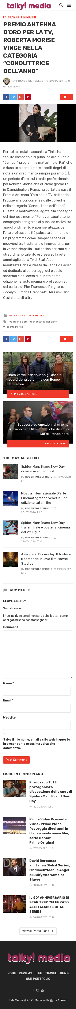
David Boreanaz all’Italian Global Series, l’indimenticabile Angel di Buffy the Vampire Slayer (49, 870)
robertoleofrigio (38, 476)
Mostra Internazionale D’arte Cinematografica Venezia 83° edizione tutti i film (44, 498)
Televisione (29, 17)
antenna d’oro (19, 321)
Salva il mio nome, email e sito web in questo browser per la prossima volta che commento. (36, 744)
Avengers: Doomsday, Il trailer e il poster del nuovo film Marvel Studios (46, 558)
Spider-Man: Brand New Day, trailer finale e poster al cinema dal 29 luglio (45, 527)
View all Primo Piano (35, 931)
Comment (10, 627)
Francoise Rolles (29, 80)
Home (11, 973)
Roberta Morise (14, 326)
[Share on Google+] (21, 97)
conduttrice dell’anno (44, 321)
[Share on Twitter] (13, 97)
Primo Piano (11, 17)
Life (38, 973)
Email (8, 700)
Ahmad (62, 1000)
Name (8, 683)
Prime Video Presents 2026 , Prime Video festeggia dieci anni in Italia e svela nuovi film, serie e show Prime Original (49, 830)
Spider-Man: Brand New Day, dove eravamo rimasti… (43, 468)
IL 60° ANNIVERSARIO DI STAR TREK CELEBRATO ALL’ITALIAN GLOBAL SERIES (49, 905)
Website (9, 717)
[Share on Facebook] (6, 97)
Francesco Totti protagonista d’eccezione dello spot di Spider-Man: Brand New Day (50, 791)
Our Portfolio (38, 979)
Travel (51, 973)
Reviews (25, 973)
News (64, 973)
